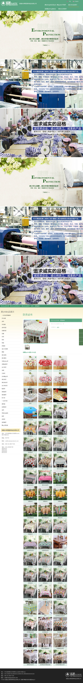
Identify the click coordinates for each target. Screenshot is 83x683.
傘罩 (3, 410)
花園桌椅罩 (4, 364)
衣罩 (3, 336)
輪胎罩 (3, 388)
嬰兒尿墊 (4, 355)
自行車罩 (4, 367)
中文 (70, 1)
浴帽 (3, 370)
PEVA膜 (4, 318)
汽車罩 (3, 373)
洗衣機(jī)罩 (5, 376)
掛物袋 (3, 346)
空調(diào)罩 (5, 361)
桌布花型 (4, 327)
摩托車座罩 (4, 382)
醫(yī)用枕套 (5, 425)
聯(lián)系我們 (62, 9)
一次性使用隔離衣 (6, 315)
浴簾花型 (4, 330)
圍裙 (3, 352)
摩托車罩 (4, 379)
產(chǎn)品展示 (72, 4)
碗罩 (3, 416)
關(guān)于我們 (61, 4)
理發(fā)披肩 (5, 413)
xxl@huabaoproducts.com (11, 677)
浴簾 (3, 333)
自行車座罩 (4, 385)
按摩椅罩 (4, 407)
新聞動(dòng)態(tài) (50, 9)
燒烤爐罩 (4, 422)
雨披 (3, 342)
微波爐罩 (4, 394)
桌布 (32, 306)
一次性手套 (4, 401)
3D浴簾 (4, 324)
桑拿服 (3, 404)
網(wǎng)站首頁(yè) (50, 4)
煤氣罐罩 (4, 391)
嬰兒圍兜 (4, 358)
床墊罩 (3, 419)
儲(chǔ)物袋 (5, 349)
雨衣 (3, 339)
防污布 (3, 397)
